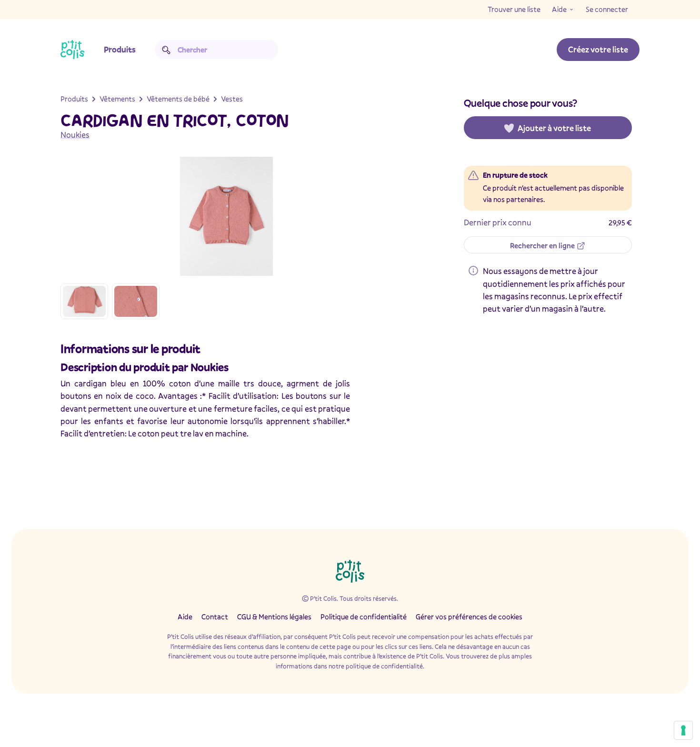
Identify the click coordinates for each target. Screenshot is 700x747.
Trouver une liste (514, 9)
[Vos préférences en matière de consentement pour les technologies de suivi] (683, 730)
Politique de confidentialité (363, 616)
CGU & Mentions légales (274, 616)
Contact (214, 616)
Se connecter (607, 9)
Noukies (75, 134)
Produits (120, 49)
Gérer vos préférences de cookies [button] (469, 616)
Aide (559, 9)
